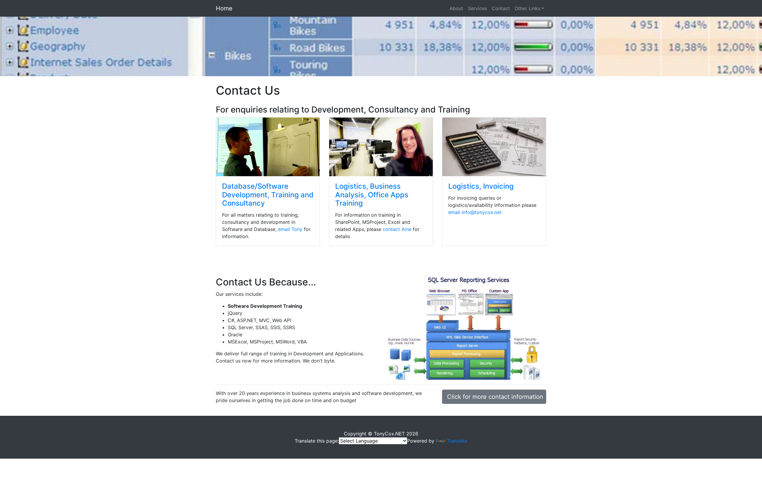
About (456, 8)
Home (224, 8)
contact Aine (397, 229)
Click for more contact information (495, 396)
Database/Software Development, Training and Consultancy (267, 195)
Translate (457, 441)
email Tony (290, 229)
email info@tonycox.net (475, 212)
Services (477, 8)
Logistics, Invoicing (481, 186)
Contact (501, 8)
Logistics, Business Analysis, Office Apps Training (371, 195)
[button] (57, 46)
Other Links (527, 8)
